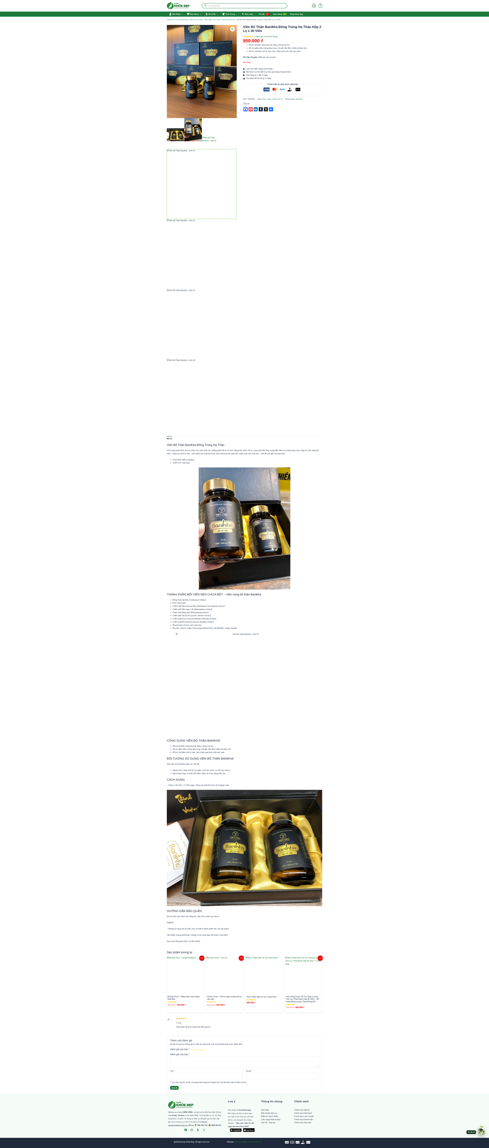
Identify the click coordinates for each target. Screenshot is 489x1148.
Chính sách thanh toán (303, 1119)
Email (249, 1071)
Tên (172, 1071)
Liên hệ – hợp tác (268, 1122)
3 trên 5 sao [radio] (197, 1050)
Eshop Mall (239, 1142)
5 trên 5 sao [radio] (203, 1050)
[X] (204, 1129)
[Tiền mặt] (303, 1142)
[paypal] (298, 1142)
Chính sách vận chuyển (304, 1116)
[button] (181, 14)
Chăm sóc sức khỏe (196, 19)
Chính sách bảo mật (302, 1122)
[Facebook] (185, 1129)
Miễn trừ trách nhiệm (269, 1116)
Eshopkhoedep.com (253, 1142)
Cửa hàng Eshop (181, 19)
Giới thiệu (265, 1110)
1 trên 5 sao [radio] (192, 1050)
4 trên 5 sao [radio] (200, 1050)
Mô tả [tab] (169, 439)
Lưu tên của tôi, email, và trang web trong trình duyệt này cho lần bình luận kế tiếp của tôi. (209, 1082)
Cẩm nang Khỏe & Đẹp (270, 1119)
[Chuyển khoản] (308, 1142)
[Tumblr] (197, 1129)
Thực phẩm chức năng (212, 19)
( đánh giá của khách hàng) (265, 36)
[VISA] (287, 1142)
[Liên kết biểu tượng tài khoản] (314, 5)
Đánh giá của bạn (180, 1049)
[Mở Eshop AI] (481, 1130)
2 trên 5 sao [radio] (195, 1050)
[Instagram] (191, 1129)
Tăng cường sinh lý (228, 19)
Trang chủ (170, 19)
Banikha (299, 99)
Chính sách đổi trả (301, 1110)
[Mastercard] (292, 1142)
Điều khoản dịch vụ (269, 1113)
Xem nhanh (185, 991)
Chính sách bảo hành (303, 1113)
